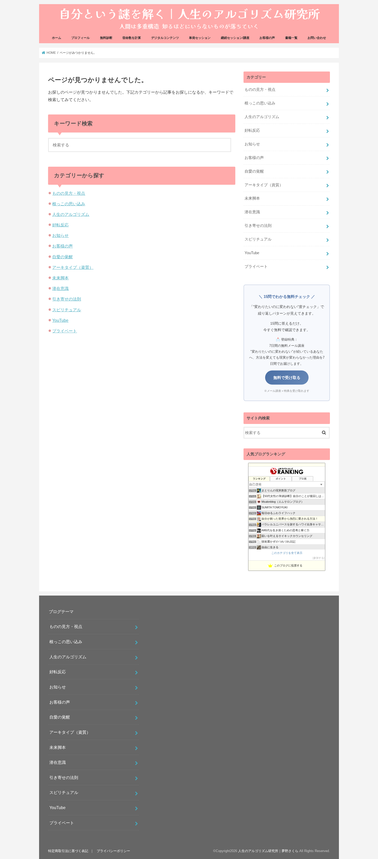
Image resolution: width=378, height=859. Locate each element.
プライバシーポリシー (113, 851)
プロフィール (80, 38)
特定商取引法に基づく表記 (68, 851)
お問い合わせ (317, 38)
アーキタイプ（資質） (72, 267)
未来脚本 (60, 278)
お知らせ (60, 235)
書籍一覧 (291, 38)
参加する (318, 557)
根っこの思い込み (68, 203)
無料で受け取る (286, 377)
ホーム (56, 38)
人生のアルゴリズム (70, 214)
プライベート (64, 331)
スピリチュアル (66, 309)
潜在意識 (60, 288)
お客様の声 (267, 38)
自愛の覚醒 (62, 256)
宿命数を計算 (131, 38)
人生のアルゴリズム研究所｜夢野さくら (268, 851)
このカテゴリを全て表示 (286, 552)
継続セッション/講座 (235, 38)
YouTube (60, 320)
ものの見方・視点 (68, 193)
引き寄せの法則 (66, 299)
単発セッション (200, 38)
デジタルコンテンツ (165, 38)
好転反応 (60, 225)
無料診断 (106, 38)
